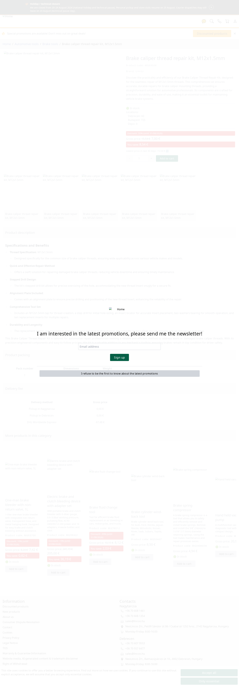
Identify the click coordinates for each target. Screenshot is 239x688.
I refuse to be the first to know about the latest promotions (119, 373)
